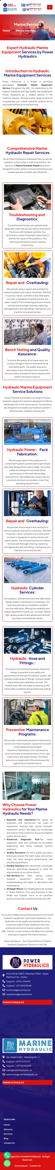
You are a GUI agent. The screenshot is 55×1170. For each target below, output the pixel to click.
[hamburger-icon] (49, 7)
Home (7, 1124)
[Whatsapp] (7, 1163)
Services (8, 1133)
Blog (6, 1138)
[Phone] (7, 1155)
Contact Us (9, 1143)
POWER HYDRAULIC (31, 1156)
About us (8, 1129)
